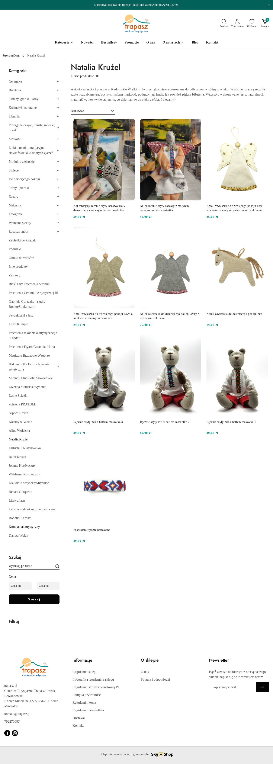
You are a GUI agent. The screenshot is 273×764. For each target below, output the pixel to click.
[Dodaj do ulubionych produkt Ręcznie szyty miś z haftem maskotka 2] (196, 340)
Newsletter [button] (219, 660)
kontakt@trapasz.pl (17, 714)
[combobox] (93, 111)
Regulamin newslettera (88, 710)
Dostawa (79, 718)
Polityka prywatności (87, 695)
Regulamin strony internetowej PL (96, 687)
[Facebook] (7, 733)
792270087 (12, 721)
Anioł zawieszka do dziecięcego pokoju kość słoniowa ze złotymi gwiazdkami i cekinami (234, 208)
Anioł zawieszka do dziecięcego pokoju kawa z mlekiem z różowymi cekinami (102, 316)
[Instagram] (15, 733)
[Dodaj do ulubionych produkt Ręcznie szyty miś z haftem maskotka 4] (130, 340)
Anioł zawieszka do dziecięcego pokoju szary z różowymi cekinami (169, 316)
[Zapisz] (262, 687)
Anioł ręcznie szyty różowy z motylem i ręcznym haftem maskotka (165, 208)
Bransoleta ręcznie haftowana (91, 530)
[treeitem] (34, 81)
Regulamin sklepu (85, 672)
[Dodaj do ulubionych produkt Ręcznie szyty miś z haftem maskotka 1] (263, 340)
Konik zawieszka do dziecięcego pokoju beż (234, 313)
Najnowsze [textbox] (77, 110)
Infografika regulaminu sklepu (93, 679)
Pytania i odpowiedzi (155, 679)
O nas (145, 672)
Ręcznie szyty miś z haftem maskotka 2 (164, 422)
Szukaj (34, 599)
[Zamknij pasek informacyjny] (268, 5)
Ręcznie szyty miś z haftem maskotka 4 (98, 422)
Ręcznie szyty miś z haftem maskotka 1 (231, 422)
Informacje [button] (82, 660)
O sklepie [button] (150, 660)
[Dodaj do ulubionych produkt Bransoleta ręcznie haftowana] (130, 447)
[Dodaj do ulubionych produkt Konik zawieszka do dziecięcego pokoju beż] (263, 231)
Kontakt (78, 725)
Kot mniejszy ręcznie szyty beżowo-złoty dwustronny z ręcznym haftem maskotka (99, 208)
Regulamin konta (84, 702)
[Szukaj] (57, 567)
